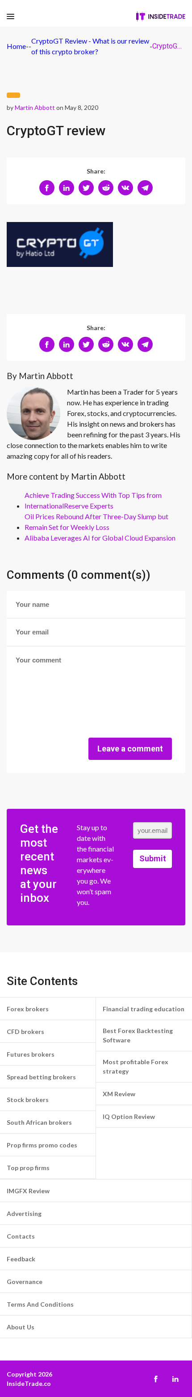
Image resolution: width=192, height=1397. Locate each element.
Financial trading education (143, 1009)
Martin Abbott (35, 107)
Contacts (21, 1236)
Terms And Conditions (40, 1304)
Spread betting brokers (41, 1077)
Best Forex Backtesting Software (138, 1035)
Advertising (24, 1213)
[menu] (10, 16)
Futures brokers (30, 1054)
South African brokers (39, 1122)
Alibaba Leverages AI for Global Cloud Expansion (100, 537)
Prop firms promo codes (42, 1145)
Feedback (21, 1259)
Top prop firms (28, 1167)
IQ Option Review (129, 1116)
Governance (24, 1281)
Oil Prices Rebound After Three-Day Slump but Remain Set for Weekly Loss (96, 521)
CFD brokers (25, 1031)
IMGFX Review (28, 1191)
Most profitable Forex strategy (135, 1066)
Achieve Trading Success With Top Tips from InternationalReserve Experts (93, 500)
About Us (20, 1327)
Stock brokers (28, 1099)
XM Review (119, 1094)
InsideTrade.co (29, 1383)
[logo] (160, 16)
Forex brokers (28, 1009)
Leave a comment (130, 748)
